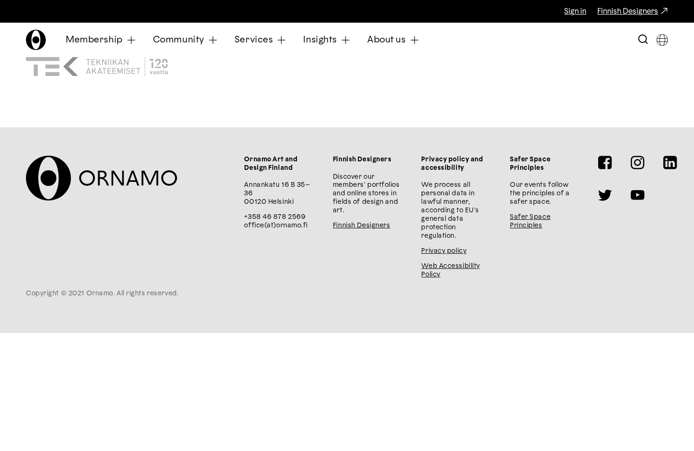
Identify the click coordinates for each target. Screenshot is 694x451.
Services (254, 39)
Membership (94, 39)
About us (386, 39)
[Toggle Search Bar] (643, 39)
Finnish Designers (627, 11)
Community (178, 39)
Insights (320, 39)
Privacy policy (443, 251)
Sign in (575, 11)
